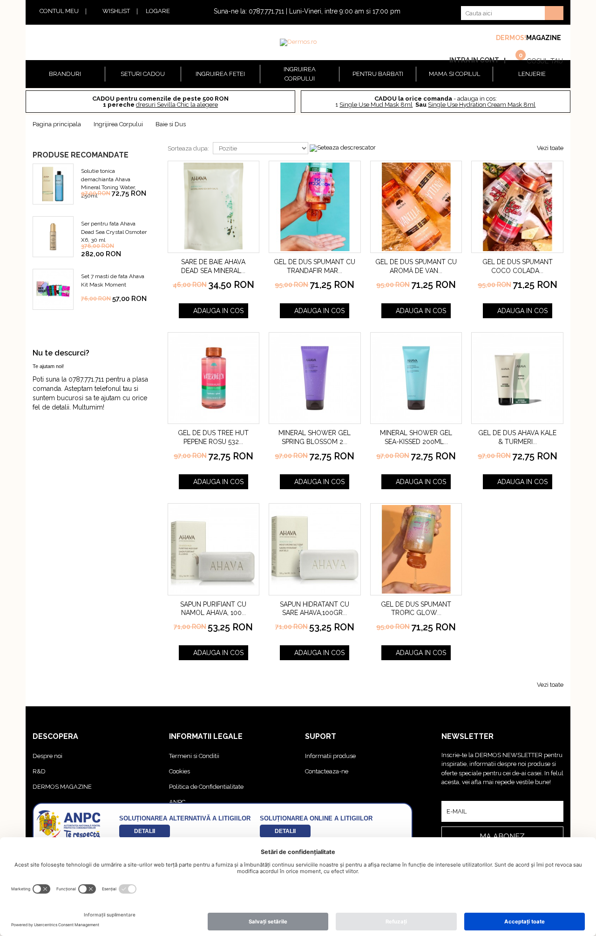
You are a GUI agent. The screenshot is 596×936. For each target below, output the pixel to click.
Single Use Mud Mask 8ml (376, 104)
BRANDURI (65, 73)
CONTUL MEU (59, 10)
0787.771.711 (266, 11)
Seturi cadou (143, 73)
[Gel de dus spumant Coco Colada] (517, 207)
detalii (144, 831)
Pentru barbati (377, 73)
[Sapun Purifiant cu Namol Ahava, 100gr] (213, 549)
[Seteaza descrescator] (343, 147)
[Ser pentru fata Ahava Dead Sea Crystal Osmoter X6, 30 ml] (53, 237)
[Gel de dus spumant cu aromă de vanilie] (416, 207)
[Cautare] (554, 13)
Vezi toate (550, 147)
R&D (39, 771)
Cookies (179, 771)
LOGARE (158, 10)
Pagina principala (57, 124)
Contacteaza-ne (326, 771)
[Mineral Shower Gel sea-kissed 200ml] (416, 378)
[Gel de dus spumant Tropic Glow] (416, 549)
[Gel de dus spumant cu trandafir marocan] (315, 207)
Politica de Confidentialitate (206, 786)
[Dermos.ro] (298, 42)
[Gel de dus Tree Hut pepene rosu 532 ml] (213, 378)
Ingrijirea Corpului (300, 74)
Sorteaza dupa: (188, 148)
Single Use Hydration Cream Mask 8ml (481, 104)
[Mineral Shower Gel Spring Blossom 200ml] (315, 378)
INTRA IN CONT (474, 60)
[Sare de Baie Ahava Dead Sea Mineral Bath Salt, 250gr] (213, 207)
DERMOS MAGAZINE (62, 786)
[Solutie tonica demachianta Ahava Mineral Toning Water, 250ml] (53, 184)
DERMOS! (511, 37)
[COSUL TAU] (515, 59)
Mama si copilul (454, 73)
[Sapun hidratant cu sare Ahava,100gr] (315, 549)
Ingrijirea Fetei (220, 73)
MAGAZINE (543, 37)
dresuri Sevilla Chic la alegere (177, 104)
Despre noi (47, 755)
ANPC (177, 802)
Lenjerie (532, 73)
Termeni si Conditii (194, 755)
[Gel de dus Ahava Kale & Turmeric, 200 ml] (517, 378)
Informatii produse (330, 755)
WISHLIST (116, 10)
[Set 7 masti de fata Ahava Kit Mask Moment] (53, 289)
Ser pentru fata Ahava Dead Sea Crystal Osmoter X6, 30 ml (114, 231)
